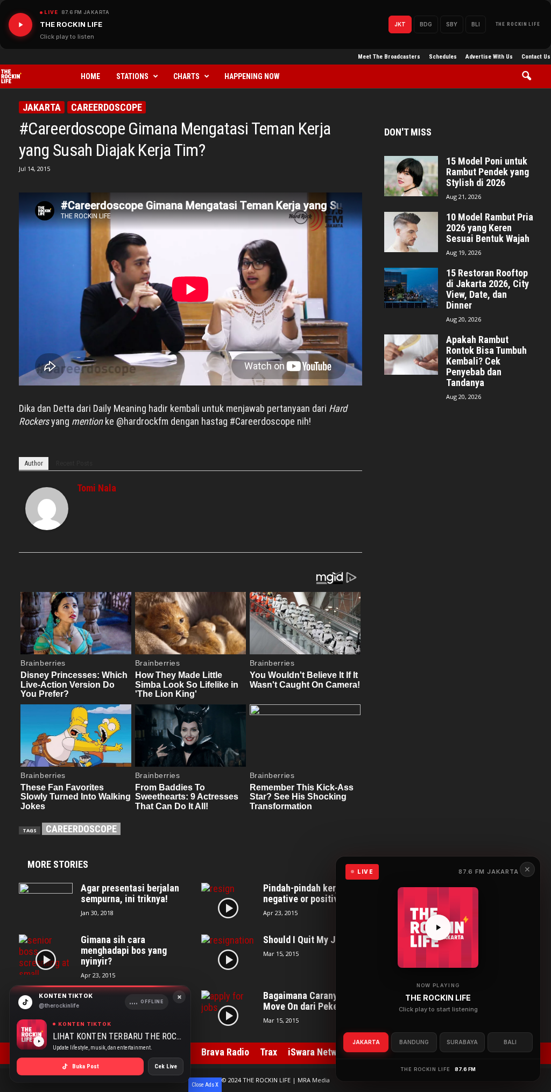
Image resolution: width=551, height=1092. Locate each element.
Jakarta (42, 107)
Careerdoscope (106, 107)
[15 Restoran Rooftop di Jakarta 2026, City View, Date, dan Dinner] (411, 288)
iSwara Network (319, 1052)
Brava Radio (225, 1052)
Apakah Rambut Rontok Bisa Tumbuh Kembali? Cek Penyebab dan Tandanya (486, 361)
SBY (451, 24)
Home (90, 76)
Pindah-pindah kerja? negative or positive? (305, 893)
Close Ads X (205, 1084)
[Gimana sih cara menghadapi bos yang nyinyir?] (46, 954)
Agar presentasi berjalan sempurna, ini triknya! (130, 893)
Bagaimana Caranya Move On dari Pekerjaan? (312, 1001)
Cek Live (165, 1066)
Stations (132, 76)
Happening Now (252, 76)
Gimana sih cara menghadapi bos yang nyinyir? (124, 950)
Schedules (443, 56)
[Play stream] (438, 927)
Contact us (535, 56)
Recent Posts (74, 463)
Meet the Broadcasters (389, 56)
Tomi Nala (96, 488)
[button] (530, 76)
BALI (510, 1042)
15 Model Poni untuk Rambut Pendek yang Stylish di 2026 (487, 172)
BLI (475, 24)
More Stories (57, 864)
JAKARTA (366, 1042)
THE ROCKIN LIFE (518, 24)
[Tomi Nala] (46, 508)
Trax (268, 1052)
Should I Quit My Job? (306, 939)
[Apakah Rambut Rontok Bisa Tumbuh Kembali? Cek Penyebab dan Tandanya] (411, 354)
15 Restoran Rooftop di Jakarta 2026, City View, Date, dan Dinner (487, 289)
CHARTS (186, 76)
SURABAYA (462, 1042)
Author (33, 463)
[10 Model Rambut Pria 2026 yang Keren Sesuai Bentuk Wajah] (411, 232)
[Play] (20, 25)
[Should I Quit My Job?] (228, 954)
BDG (426, 24)
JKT (400, 24)
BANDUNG (414, 1042)
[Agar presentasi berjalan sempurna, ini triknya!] (46, 903)
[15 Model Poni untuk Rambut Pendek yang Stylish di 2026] (411, 176)
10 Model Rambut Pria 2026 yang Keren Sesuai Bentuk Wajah (489, 228)
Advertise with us (489, 56)
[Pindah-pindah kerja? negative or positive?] (228, 903)
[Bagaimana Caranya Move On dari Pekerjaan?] (228, 1010)
